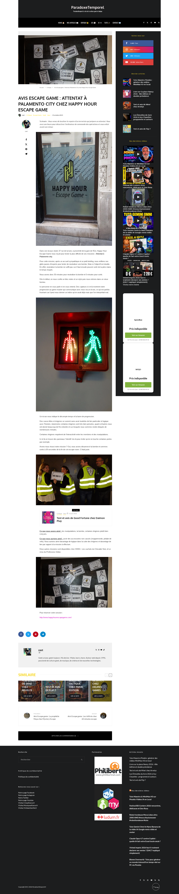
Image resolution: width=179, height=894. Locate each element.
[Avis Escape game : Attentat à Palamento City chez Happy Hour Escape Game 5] (74, 480)
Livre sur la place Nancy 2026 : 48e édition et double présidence (143, 94)
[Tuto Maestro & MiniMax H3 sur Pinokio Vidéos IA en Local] (127, 82)
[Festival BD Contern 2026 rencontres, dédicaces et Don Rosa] (138, 175)
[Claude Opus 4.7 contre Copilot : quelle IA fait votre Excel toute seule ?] (138, 244)
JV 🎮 (100, 22)
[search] (82, 760)
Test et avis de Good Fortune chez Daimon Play (81, 519)
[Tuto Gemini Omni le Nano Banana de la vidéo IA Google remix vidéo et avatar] (138, 220)
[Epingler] (26, 149)
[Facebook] (144, 23)
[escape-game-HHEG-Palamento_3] (65, 57)
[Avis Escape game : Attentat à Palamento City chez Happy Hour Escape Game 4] (74, 355)
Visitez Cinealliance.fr (26, 803)
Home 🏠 (61, 22)
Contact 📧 (117, 22)
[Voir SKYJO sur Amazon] (138, 355)
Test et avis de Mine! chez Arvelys (141, 105)
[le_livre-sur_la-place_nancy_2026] (127, 94)
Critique (29, 115)
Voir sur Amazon (138, 335)
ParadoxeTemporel (87, 7)
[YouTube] (155, 23)
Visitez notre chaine (131, 284)
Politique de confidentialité (28, 777)
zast (23, 115)
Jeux (48, 115)
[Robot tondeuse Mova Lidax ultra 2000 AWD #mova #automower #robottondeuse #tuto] (138, 197)
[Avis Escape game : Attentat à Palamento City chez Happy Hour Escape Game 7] (74, 582)
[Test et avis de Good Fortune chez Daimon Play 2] (48, 517)
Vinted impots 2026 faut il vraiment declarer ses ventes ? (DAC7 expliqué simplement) (144, 850)
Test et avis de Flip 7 (142, 129)
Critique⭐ (85, 22)
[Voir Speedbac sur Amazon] (138, 306)
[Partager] (26, 140)
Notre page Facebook (26, 793)
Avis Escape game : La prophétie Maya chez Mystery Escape (46, 716)
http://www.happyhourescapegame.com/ (56, 617)
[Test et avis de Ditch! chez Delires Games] (100, 691)
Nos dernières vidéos (140, 791)
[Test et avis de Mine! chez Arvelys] (30, 691)
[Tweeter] (26, 144)
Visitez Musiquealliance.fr (28, 805)
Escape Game (37, 115)
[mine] (127, 105)
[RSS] (155, 880)
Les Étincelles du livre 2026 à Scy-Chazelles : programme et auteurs (143, 117)
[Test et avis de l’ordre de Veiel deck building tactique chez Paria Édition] (77, 691)
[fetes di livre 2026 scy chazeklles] (127, 117)
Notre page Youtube (25, 800)
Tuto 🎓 (107, 22)
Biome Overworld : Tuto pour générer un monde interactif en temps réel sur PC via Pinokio (144, 862)
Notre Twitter (23, 798)
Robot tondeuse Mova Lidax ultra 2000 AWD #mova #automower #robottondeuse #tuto (143, 817)
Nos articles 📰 (72, 22)
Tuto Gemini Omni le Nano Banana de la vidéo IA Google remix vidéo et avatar (144, 829)
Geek (44, 115)
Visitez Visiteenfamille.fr (27, 808)
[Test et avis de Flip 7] (53, 691)
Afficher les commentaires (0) (64, 736)
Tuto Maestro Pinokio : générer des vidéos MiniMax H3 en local (142, 82)
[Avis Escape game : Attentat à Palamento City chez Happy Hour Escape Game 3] (74, 189)
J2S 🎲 (93, 22)
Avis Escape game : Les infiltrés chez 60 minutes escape (82, 716)
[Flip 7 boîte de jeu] (127, 129)
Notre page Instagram (26, 795)
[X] (147, 23)
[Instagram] (151, 23)
